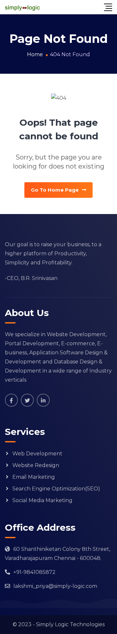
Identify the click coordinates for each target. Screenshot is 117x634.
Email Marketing (33, 477)
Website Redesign (35, 465)
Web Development (37, 453)
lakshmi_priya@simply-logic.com (55, 586)
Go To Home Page (55, 190)
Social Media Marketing (42, 500)
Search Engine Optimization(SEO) (56, 489)
